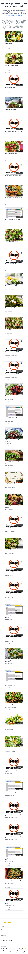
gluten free (5, 22)
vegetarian (18, 20)
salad (9, 27)
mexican (11, 28)
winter (3, 20)
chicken (4, 21)
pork (12, 25)
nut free (22, 21)
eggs (8, 25)
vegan (24, 20)
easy (10, 23)
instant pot (6, 26)
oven (17, 27)
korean (16, 28)
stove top (22, 27)
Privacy (3, 930)
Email (2, 938)
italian (6, 28)
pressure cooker (18, 25)
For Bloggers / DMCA (7, 940)
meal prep (4, 27)
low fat (17, 21)
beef (14, 23)
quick (16, 22)
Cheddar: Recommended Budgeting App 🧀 (13, 949)
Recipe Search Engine (13, 15)
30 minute (21, 22)
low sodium (10, 21)
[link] (14, 41)
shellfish (18, 23)
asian (21, 28)
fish (5, 25)
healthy (12, 22)
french (18, 30)
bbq (14, 27)
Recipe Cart (9, 922)
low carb (11, 20)
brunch (12, 26)
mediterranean (11, 30)
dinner (21, 26)
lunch (17, 26)
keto (7, 20)
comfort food (4, 23)
